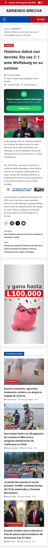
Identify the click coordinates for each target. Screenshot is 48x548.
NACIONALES (12, 381)
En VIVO (41, 19)
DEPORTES (9, 45)
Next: (23, 247)
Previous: (23, 234)
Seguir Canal (24, 108)
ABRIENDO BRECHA (24, 10)
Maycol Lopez (11, 496)
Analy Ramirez (11, 399)
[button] (4, 19)
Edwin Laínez (11, 541)
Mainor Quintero (12, 448)
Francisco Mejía (13, 75)
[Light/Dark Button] (40, 2)
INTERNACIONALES (14, 523)
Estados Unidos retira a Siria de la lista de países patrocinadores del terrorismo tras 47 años (23, 534)
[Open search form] (6, 2)
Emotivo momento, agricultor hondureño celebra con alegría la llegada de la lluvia (23, 392)
